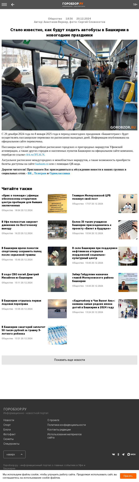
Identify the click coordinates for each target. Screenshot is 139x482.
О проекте (53, 420)
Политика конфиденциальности (66, 424)
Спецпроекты (11, 443)
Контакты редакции (59, 429)
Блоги (7, 429)
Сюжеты (8, 439)
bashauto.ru (42, 163)
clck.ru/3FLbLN (35, 154)
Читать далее (34, 203)
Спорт (7, 424)
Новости (8, 420)
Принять (128, 476)
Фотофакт (9, 434)
